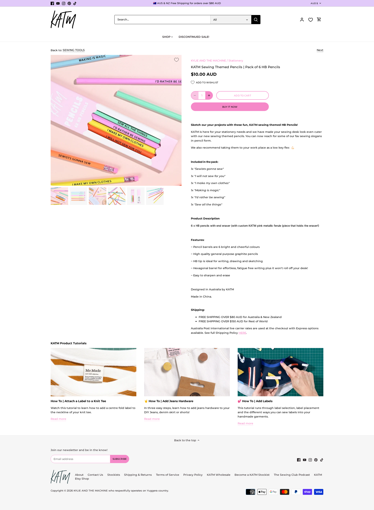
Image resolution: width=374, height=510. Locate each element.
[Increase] (209, 95)
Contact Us (95, 475)
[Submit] (255, 19)
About (79, 475)
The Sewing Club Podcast (292, 475)
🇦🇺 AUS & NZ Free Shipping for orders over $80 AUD (187, 3)
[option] (59, 196)
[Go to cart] (319, 19)
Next (320, 50)
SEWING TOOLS (74, 50)
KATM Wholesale (218, 475)
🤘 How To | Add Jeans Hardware (168, 401)
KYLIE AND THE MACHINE (208, 60)
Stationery (235, 60)
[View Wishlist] (310, 19)
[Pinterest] (69, 3)
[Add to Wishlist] (176, 60)
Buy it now (229, 106)
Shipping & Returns (138, 475)
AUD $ (314, 3)
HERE (242, 333)
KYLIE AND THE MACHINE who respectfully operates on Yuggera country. (121, 490)
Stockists (113, 475)
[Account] (302, 19)
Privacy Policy (193, 475)
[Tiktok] (75, 3)
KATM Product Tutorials (68, 343)
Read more (58, 419)
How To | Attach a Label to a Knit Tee (78, 401)
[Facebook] (52, 3)
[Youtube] (58, 3)
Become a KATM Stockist (252, 475)
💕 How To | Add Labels (255, 401)
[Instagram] (63, 3)
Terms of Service (168, 475)
